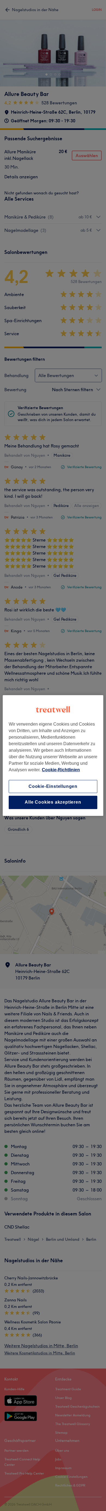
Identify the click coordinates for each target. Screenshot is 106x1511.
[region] (53, 755)
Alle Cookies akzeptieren (53, 802)
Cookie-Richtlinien (61, 769)
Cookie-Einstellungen (53, 786)
